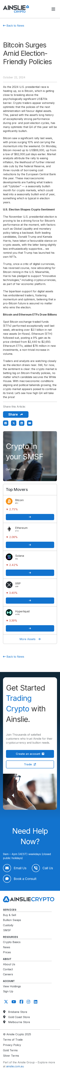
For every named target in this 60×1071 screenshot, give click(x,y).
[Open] (53, 9)
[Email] (29, 423)
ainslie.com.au (15, 1066)
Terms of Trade (13, 1039)
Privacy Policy (12, 1045)
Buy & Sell (9, 915)
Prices (7, 952)
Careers (8, 974)
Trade (28, 764)
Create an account (28, 753)
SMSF (7, 930)
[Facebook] (5, 423)
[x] (5, 1002)
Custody (8, 925)
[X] (13, 423)
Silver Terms (11, 1055)
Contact (8, 969)
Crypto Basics (11, 942)
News (6, 947)
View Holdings (12, 986)
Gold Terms (10, 1050)
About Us (9, 964)
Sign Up (8, 991)
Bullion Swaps (12, 920)
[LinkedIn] (21, 423)
